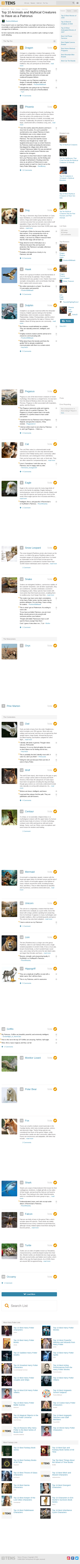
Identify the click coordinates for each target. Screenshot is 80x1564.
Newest (33, 3)
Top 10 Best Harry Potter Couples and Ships (24, 1379)
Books (12, 9)
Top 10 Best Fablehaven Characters (24, 1511)
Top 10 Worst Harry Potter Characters (64, 1429)
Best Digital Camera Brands (68, 43)
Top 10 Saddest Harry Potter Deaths (25, 1354)
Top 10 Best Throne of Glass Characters (25, 1474)
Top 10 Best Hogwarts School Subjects (62, 1391)
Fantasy (18, 9)
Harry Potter (25, 9)
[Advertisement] (29, 191)
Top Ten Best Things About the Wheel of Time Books (63, 1461)
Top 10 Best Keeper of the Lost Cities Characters (24, 1499)
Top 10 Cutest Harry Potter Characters (64, 1404)
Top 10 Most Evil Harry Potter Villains (26, 1391)
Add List (39, 3)
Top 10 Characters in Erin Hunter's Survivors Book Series (62, 1500)
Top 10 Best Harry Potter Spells (63, 1354)
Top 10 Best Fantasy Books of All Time (25, 1461)
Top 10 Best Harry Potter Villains (63, 1379)
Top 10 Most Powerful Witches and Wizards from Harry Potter (64, 1342)
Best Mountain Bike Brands (67, 56)
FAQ (36, 1557)
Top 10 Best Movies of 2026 (68, 17)
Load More (29, 1294)
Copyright (31, 1557)
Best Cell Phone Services (66, 37)
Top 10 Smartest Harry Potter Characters (26, 1366)
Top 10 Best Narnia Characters (21, 1486)
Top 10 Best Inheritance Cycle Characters (62, 1511)
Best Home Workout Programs (68, 49)
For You (45, 3)
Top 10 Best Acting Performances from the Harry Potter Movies (62, 1367)
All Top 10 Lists (5, 9)
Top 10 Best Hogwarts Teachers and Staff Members (62, 1417)
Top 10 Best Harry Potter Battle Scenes (24, 1404)
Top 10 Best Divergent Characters (61, 1486)
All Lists (26, 3)
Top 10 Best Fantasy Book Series (24, 1449)
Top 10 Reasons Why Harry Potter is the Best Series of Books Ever (25, 1430)
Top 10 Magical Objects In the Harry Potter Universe (26, 1416)
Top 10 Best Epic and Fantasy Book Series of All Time (63, 1450)
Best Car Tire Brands (68, 61)
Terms (19, 1557)
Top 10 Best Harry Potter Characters (24, 1329)
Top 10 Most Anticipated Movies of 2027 (68, 30)
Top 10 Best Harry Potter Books (24, 1341)
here (62, 413)
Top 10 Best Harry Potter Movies (63, 1329)
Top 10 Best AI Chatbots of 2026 (67, 23)
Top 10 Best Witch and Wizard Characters (61, 1474)
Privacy (24, 1557)
